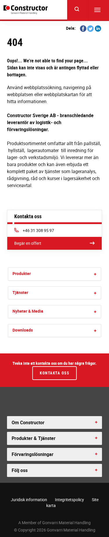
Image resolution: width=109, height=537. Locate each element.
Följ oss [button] (20, 470)
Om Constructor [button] (28, 422)
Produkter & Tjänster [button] (34, 438)
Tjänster (20, 292)
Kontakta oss (54, 373)
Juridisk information (29, 499)
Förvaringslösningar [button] (32, 454)
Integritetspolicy (69, 499)
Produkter (21, 273)
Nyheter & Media (27, 311)
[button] (95, 274)
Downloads (22, 330)
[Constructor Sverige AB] (26, 9)
